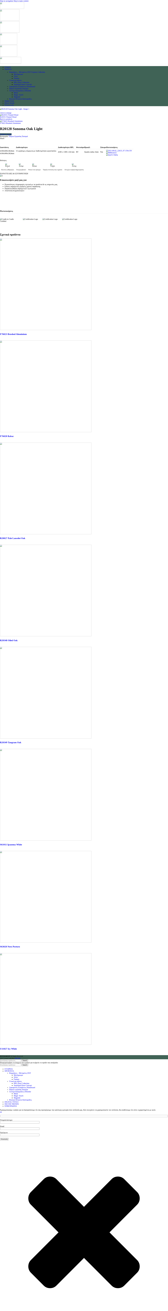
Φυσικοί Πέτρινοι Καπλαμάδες (20, 99)
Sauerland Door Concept (23, 84)
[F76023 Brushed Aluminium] (45, 329)
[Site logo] (12, 8)
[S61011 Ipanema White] (45, 840)
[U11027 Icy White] (45, 1044)
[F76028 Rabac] (45, 431)
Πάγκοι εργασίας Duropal (18, 1090)
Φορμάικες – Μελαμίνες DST (20, 1073)
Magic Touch (18, 95)
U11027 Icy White (8, 1049)
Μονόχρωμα (18, 74)
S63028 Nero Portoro (10, 946)
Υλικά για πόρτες (15, 80)
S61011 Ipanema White (11, 844)
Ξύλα (16, 76)
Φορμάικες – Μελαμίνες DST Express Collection (27, 72)
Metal (16, 93)
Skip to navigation (7, 1)
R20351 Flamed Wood (8, 117)
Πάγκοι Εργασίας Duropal (18, 89)
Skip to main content (21, 1)
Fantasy (16, 78)
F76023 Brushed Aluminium (10, 123)
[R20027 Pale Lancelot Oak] (45, 534)
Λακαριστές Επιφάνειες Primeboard (22, 86)
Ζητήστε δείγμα (6, 134)
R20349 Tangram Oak (10, 742)
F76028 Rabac (7, 436)
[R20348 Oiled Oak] (45, 636)
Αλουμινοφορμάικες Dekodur (20, 91)
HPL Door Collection (21, 82)
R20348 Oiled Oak (9, 640)
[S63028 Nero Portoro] (45, 942)
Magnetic (17, 97)
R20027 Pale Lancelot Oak (12, 538)
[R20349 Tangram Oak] (45, 738)
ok (1, 1112)
